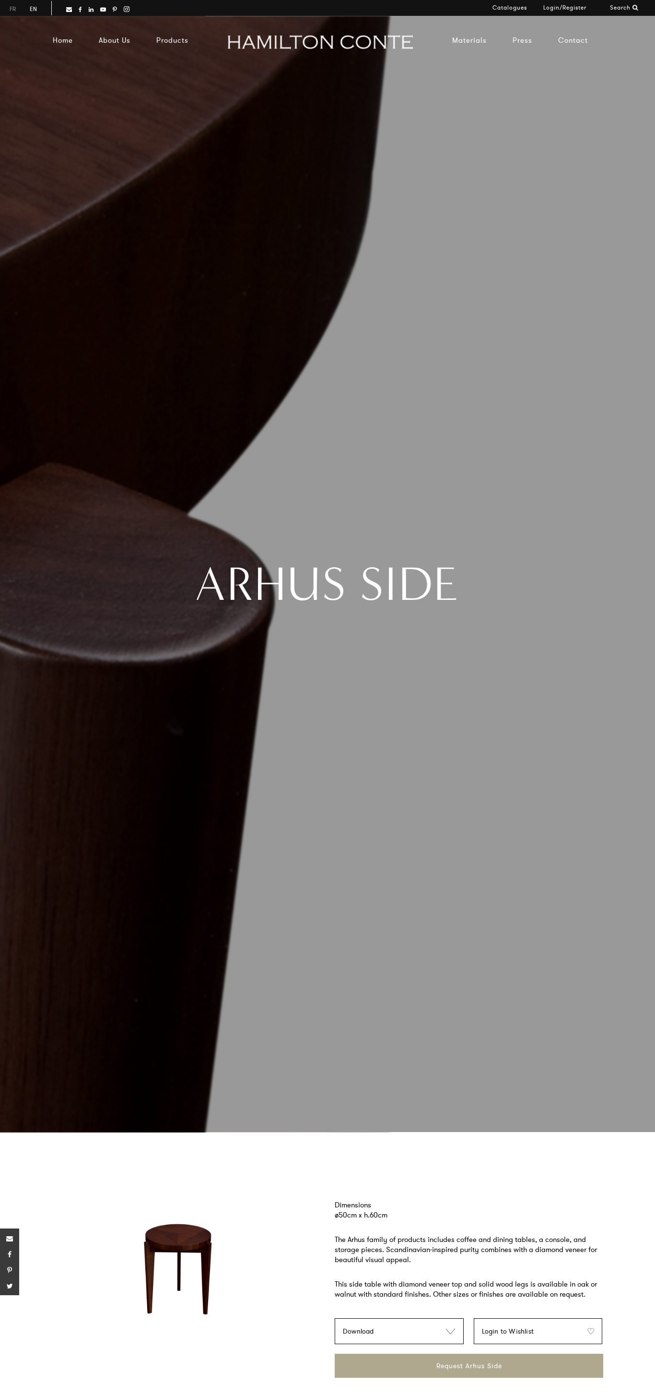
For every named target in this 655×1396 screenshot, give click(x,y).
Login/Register (564, 7)
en (33, 8)
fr (13, 8)
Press (522, 40)
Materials (469, 40)
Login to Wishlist (508, 1331)
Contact (573, 40)
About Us (114, 40)
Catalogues (509, 7)
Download (358, 1331)
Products (172, 40)
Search (621, 7)
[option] (177, 1272)
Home (63, 40)
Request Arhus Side (469, 1365)
